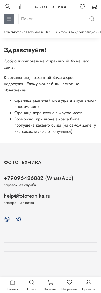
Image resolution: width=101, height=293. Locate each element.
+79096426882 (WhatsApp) (38, 178)
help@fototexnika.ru (27, 196)
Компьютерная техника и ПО (27, 31)
